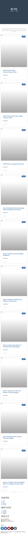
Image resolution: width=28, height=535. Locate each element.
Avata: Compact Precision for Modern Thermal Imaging (12, 391)
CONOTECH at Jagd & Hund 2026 (13, 164)
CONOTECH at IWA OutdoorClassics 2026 (10, 71)
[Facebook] (5, 528)
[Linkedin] (2, 528)
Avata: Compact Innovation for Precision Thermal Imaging (12, 346)
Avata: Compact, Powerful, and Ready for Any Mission (12, 300)
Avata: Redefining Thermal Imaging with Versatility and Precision (13, 208)
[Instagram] (12, 528)
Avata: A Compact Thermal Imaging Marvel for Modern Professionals (13, 483)
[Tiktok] (15, 528)
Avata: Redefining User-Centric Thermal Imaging (12, 437)
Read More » (5, 75)
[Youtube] (8, 528)
